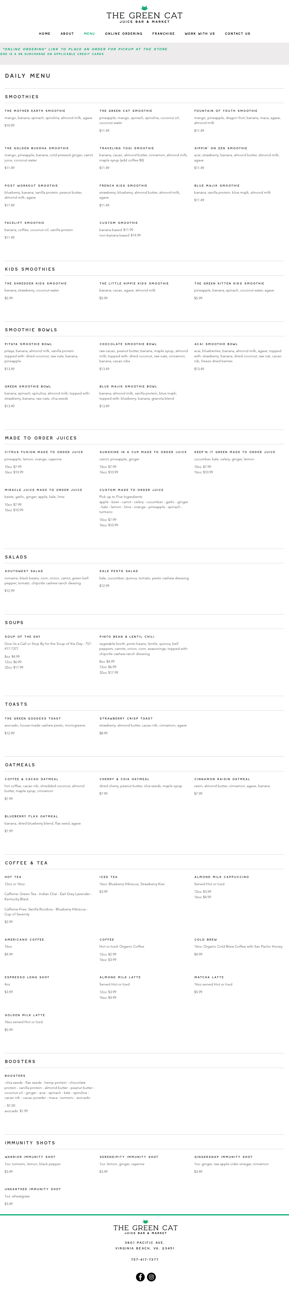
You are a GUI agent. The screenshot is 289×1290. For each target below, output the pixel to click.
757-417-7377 (144, 1258)
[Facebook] (140, 1277)
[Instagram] (151, 1277)
